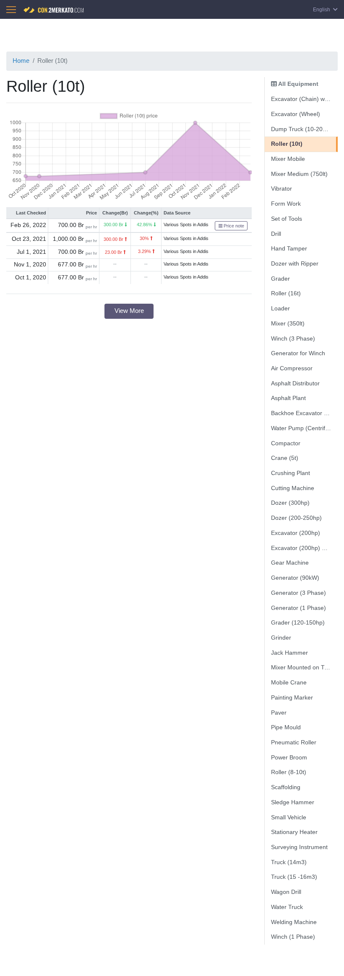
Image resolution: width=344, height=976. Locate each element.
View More (129, 310)
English (322, 10)
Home (21, 60)
